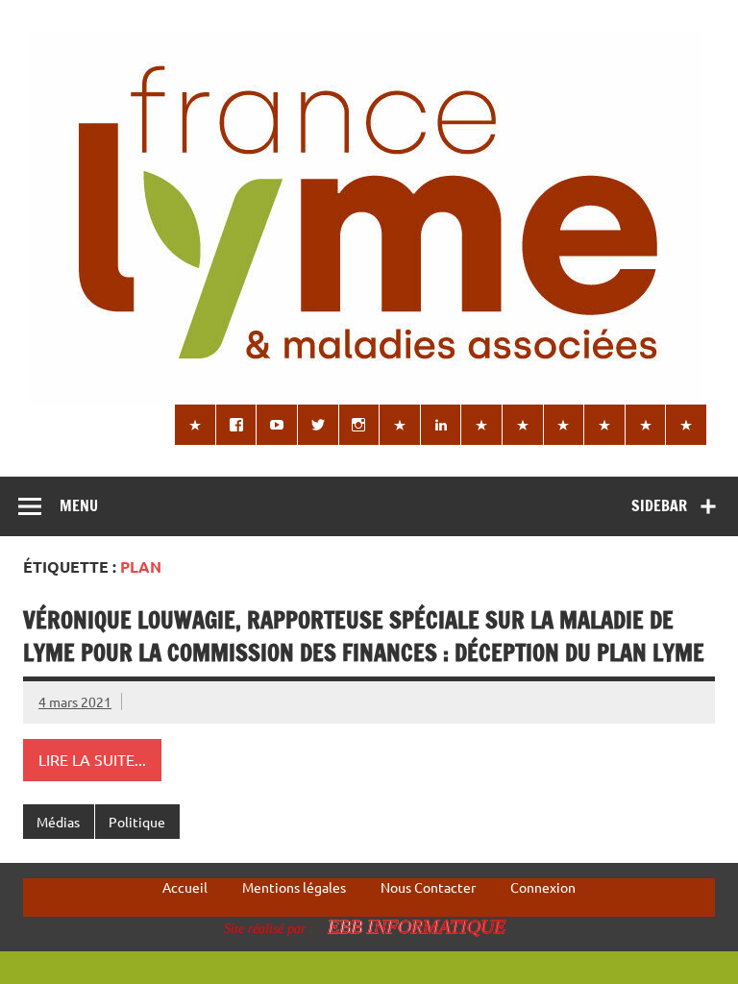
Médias (58, 821)
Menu (79, 505)
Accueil (185, 887)
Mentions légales (294, 887)
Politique (137, 821)
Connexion (543, 887)
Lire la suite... (92, 759)
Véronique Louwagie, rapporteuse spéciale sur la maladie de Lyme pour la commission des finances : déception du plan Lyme (363, 636)
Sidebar (659, 505)
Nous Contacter (428, 887)
